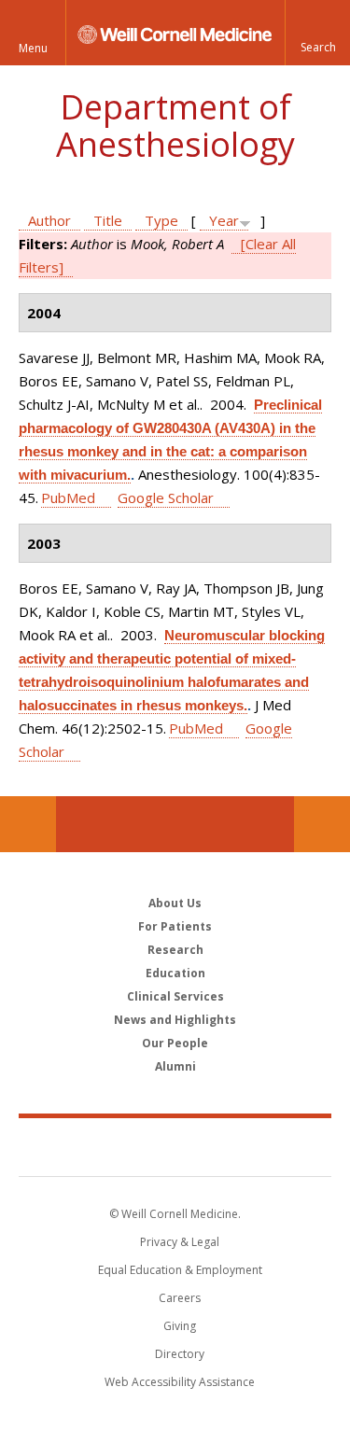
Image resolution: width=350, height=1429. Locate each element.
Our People (175, 1043)
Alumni (175, 1066)
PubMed (68, 497)
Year (224, 220)
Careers (180, 1298)
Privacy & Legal (179, 1242)
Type (161, 220)
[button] (317, 32)
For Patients (175, 926)
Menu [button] (33, 48)
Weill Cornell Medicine (175, 1146)
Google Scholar (166, 497)
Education (175, 973)
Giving (179, 1326)
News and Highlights (175, 1020)
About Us (175, 903)
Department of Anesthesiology (175, 125)
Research (175, 950)
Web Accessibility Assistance (180, 1382)
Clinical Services (175, 996)
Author (49, 220)
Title (107, 220)
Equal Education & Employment (180, 1270)
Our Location (28, 824)
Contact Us (322, 824)
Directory (179, 1354)
